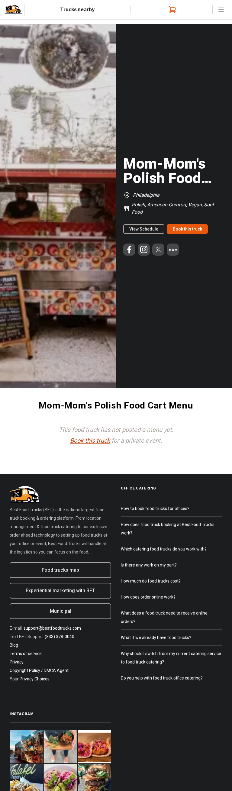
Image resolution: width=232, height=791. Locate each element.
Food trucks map (60, 570)
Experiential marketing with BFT (60, 590)
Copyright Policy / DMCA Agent (39, 670)
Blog (14, 645)
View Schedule (143, 229)
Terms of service (26, 653)
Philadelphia (146, 195)
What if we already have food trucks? (156, 637)
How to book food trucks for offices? (155, 508)
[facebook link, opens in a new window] (129, 250)
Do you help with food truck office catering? (162, 678)
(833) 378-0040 (59, 636)
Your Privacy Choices (30, 678)
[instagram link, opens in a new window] (144, 250)
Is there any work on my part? (149, 565)
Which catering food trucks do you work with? (164, 549)
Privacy (17, 662)
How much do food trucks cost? (151, 581)
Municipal (60, 611)
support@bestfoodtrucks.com (52, 628)
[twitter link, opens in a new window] (158, 250)
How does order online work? (148, 597)
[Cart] (171, 9)
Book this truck (187, 229)
